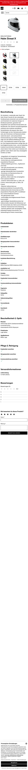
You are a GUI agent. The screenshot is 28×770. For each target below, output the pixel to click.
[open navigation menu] (2, 12)
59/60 (24, 87)
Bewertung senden (14, 433)
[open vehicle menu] (18, 8)
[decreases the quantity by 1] (3, 101)
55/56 (10, 87)
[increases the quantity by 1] (7, 101)
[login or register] (22, 8)
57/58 (17, 87)
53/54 (3, 87)
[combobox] (16, 12)
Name (3, 417)
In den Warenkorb (19, 100)
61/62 (3, 93)
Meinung (3, 423)
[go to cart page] (26, 8)
